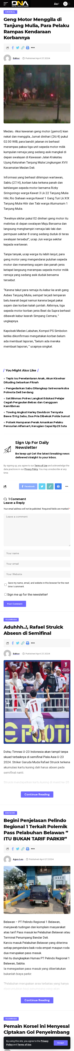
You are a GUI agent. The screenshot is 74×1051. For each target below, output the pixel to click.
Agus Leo (18, 859)
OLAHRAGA (11, 619)
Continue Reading (37, 794)
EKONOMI (10, 813)
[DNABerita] (20, 4)
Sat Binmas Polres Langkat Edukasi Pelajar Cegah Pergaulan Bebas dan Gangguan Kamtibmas (34, 402)
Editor (16, 58)
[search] (49, 4)
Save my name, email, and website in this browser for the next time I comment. (38, 585)
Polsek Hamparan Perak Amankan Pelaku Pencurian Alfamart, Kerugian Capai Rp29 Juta (35, 424)
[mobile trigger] (7, 4)
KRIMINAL (10, 12)
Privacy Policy (31, 469)
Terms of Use (24, 1044)
